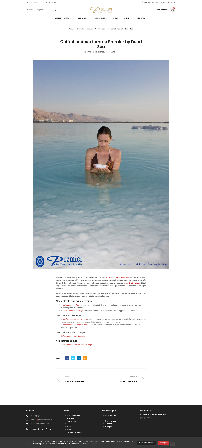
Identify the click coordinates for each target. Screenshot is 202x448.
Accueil (72, 29)
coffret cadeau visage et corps (75, 325)
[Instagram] (174, 2)
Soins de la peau (73, 415)
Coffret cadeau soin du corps (73, 336)
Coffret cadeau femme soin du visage (76, 344)
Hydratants (71, 421)
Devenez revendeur (75, 432)
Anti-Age (70, 418)
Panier (107, 418)
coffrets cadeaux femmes (117, 277)
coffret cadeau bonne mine (75, 319)
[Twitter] (171, 2)
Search (55, 10)
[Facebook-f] (39, 429)
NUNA (69, 426)
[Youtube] (50, 429)
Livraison (108, 424)
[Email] (85, 358)
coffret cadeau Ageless (72, 305)
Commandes (110, 421)
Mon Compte (110, 415)
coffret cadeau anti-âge (73, 310)
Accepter (164, 442)
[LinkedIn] (79, 358)
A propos (108, 426)
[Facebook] (168, 2)
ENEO (69, 424)
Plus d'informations (146, 442)
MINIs (69, 429)
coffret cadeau (133, 283)
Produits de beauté (85, 29)
